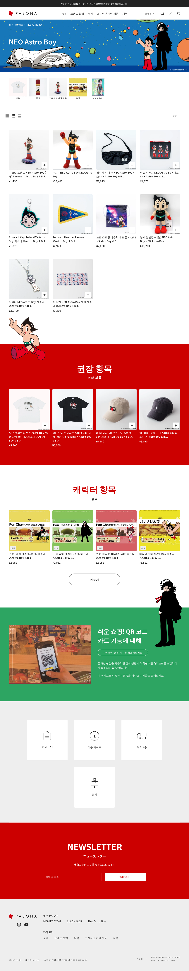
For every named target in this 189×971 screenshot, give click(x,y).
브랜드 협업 (77, 13)
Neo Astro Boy (97, 921)
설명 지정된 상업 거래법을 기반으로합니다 (65, 960)
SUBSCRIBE (125, 877)
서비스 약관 (15, 960)
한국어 (148, 13)
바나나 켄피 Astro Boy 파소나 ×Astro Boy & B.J (157, 556)
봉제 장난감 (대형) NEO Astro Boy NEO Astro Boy (157, 239)
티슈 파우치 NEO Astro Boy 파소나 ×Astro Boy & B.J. (159, 174)
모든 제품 (19, 24)
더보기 (94, 579)
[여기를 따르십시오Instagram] (19, 924)
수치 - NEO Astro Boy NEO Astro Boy (72, 174)
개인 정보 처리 (32, 960)
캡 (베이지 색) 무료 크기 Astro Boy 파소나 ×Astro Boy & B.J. (114, 434)
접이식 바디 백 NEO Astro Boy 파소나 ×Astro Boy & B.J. (115, 174)
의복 (125, 13)
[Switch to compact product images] (19, 116)
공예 (64, 13)
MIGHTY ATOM (52, 921)
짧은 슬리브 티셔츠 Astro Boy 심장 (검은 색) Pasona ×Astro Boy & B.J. (72, 436)
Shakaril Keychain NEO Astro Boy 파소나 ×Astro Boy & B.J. (27, 239)
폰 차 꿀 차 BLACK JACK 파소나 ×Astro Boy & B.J (27, 556)
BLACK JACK (74, 921)
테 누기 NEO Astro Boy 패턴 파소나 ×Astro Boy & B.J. (72, 304)
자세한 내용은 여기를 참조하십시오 (122, 652)
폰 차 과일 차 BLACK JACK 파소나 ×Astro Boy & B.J (115, 556)
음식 (90, 13)
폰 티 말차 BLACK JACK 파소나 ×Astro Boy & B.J (70, 556)
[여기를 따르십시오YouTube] (26, 924)
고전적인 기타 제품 (107, 13)
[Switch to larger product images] (7, 116)
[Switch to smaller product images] (13, 116)
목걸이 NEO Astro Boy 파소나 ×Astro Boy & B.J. (26, 304)
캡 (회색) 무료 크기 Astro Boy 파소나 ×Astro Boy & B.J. (158, 434)
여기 (102, 3)
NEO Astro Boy (35, 24)
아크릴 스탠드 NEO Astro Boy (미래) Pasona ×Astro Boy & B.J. (28, 174)
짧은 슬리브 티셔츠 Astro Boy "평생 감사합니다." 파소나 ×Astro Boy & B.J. (29, 436)
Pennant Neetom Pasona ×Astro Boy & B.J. (68, 239)
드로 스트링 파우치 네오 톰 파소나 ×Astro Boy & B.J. (116, 239)
